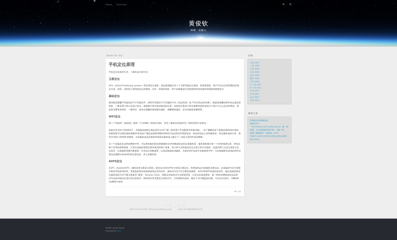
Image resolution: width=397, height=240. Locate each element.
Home (108, 4)
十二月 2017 (255, 84)
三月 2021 (254, 63)
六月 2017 (254, 100)
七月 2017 (254, 97)
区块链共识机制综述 (259, 120)
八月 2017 (254, 94)
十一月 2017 (255, 88)
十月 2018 (254, 69)
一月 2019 (254, 66)
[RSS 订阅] (283, 4)
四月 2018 (254, 78)
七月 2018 (254, 75)
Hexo (118, 231)
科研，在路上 (198, 30)
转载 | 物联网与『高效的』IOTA (264, 133)
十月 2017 (254, 91)
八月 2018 (254, 72)
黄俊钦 (198, 23)
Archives (122, 4)
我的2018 (254, 123)
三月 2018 (254, 81)
